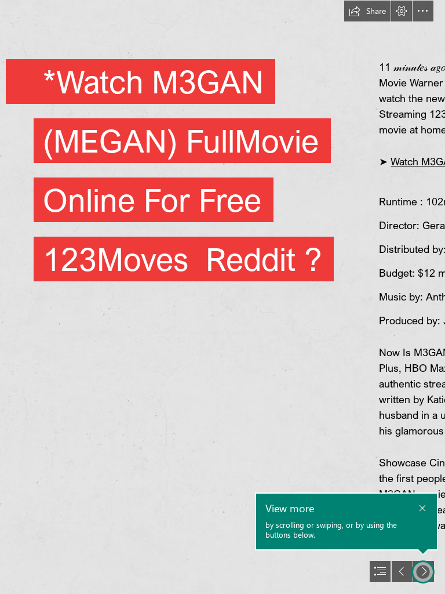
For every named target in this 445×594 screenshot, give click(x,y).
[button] (367, 11)
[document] (222, 297)
